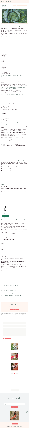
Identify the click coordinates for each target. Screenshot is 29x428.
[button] (26, 1)
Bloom (26, 85)
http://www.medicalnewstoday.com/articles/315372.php (9, 297)
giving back (14, 367)
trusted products (14, 356)
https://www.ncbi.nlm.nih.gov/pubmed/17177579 (8, 293)
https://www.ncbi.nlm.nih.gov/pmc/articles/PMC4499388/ (10, 285)
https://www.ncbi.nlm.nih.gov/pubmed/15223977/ (9, 290)
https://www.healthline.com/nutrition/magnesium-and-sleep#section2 (11, 295)
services (14, 347)
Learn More (14, 309)
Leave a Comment (4, 6)
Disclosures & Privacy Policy (18, 426)
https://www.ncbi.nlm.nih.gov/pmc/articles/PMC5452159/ (10, 287)
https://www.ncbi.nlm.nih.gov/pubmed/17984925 (8, 292)
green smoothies (18, 155)
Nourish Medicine (6, 1)
